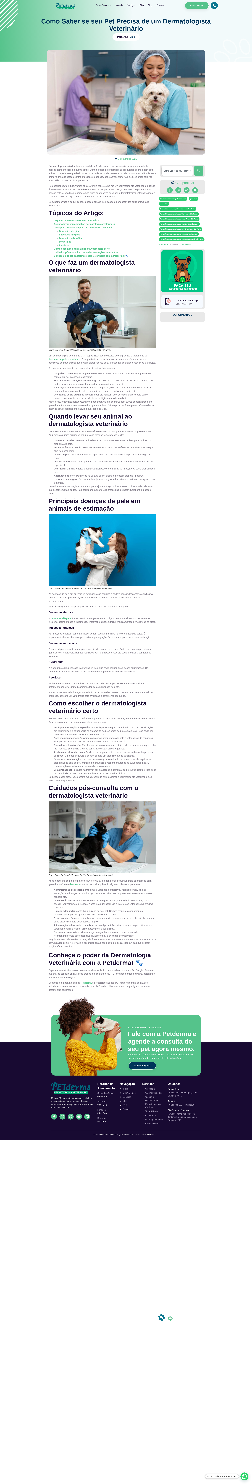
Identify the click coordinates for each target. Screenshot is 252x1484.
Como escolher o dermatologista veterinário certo (82, 249)
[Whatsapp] (71, 1117)
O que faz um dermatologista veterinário (76, 220)
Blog (150, 5)
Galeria (119, 5)
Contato (160, 5)
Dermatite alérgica (69, 231)
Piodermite (65, 241)
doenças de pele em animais (64, 359)
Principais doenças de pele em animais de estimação (83, 227)
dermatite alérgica (61, 618)
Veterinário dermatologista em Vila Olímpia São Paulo (178, 214)
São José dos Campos (178, 1110)
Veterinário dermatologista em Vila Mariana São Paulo (178, 234)
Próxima (186, 244)
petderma (193, 199)
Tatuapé (171, 1101)
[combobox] (177, 171)
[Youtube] (79, 1117)
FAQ (142, 5)
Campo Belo (173, 1089)
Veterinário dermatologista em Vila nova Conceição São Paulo (181, 239)
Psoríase (64, 245)
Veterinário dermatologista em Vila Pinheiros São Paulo (179, 224)
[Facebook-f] (170, 190)
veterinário (164, 204)
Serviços (131, 5)
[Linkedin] (87, 1117)
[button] (244, 1476)
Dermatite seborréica (71, 238)
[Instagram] (178, 190)
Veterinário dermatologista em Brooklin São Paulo (177, 209)
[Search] (198, 171)
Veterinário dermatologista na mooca (173, 199)
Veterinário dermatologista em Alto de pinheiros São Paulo (180, 229)
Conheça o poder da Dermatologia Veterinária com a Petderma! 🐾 (91, 256)
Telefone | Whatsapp (187, 300)
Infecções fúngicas (69, 234)
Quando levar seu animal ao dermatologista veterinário (85, 224)
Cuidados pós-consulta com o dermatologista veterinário (86, 252)
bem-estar (76, 884)
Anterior (163, 244)
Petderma (86, 983)
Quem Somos (102, 5)
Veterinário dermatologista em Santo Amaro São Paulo (179, 219)
